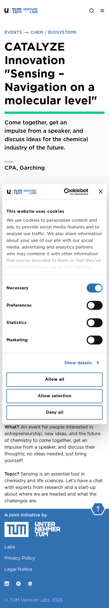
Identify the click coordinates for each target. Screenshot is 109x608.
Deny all (54, 412)
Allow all (54, 379)
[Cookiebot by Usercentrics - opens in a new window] (66, 191)
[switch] (95, 305)
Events (13, 32)
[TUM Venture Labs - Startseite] (42, 10)
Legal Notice (18, 569)
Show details (78, 362)
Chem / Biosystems (53, 32)
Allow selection (54, 395)
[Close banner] (101, 192)
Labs (9, 547)
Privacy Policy (19, 558)
